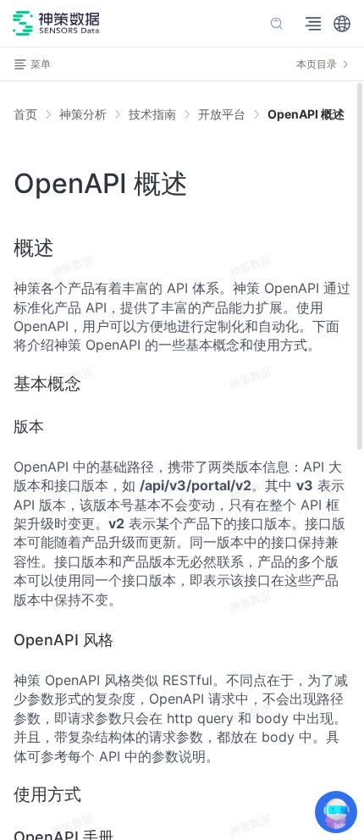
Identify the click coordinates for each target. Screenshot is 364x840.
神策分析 (83, 114)
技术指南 (152, 114)
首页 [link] (25, 114)
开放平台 (221, 114)
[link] (83, 114)
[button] (342, 23)
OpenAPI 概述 (306, 114)
